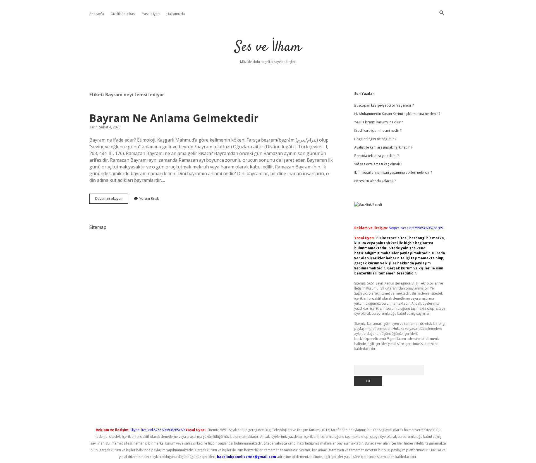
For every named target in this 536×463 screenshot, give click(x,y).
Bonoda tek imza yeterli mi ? (376, 155)
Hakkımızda (175, 13)
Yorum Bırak (149, 198)
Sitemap (97, 227)
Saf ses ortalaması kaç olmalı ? (378, 164)
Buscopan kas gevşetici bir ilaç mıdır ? (384, 105)
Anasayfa (96, 13)
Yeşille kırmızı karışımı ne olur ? (378, 122)
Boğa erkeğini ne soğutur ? (375, 139)
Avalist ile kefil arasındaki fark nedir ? (383, 147)
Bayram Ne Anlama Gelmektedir (174, 118)
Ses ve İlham (268, 47)
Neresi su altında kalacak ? (375, 180)
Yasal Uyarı (151, 13)
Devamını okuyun (111, 200)
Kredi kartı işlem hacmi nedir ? (377, 130)
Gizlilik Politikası (123, 13)
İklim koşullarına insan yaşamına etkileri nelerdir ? (393, 172)
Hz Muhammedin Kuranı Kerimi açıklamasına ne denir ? (397, 113)
